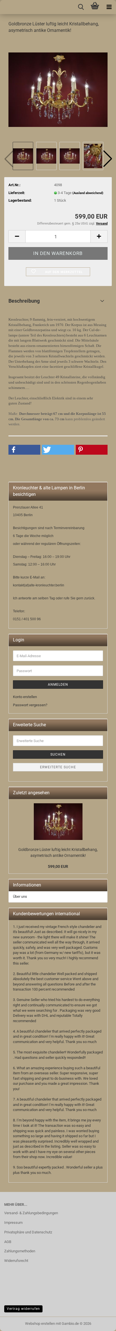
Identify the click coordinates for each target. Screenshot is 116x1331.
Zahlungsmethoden (19, 1251)
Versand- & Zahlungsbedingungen (31, 1213)
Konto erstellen (25, 697)
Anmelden (58, 685)
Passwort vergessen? (30, 705)
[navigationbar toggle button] (109, 7)
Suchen (58, 754)
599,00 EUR (58, 866)
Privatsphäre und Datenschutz (28, 1232)
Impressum (13, 1222)
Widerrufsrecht (16, 1261)
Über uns (20, 896)
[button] (107, 158)
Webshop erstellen (40, 1323)
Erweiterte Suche (58, 767)
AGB (7, 1242)
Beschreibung (24, 301)
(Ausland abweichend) (87, 193)
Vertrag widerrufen (23, 1309)
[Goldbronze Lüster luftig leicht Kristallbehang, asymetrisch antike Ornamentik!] (58, 89)
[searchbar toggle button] (81, 7)
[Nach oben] (15, 1322)
